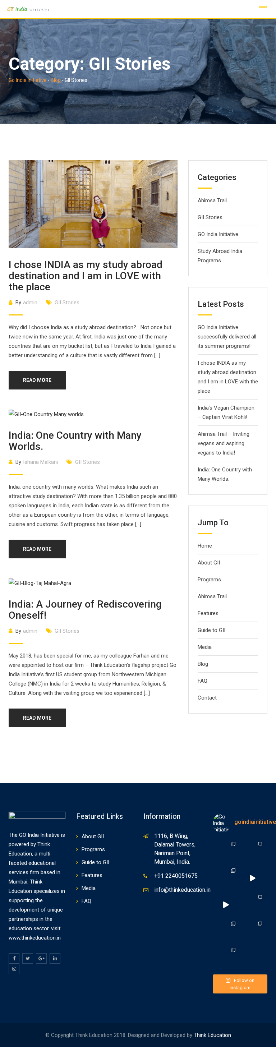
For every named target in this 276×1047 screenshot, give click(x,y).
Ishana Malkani (40, 462)
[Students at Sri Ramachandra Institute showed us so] (226, 904)
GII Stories (67, 302)
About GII (209, 562)
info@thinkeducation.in (182, 889)
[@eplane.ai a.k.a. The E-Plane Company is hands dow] (252, 851)
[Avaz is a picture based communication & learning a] (226, 851)
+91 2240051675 (176, 875)
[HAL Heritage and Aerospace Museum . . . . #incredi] (226, 957)
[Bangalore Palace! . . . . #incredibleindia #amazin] (226, 931)
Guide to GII (211, 630)
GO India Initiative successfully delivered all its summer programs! (227, 336)
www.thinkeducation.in (35, 938)
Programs (209, 579)
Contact (207, 698)
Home (205, 546)
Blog (203, 664)
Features (208, 613)
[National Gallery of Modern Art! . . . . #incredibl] (252, 931)
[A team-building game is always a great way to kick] (252, 904)
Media (205, 647)
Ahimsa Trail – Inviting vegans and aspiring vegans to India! (223, 443)
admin (30, 302)
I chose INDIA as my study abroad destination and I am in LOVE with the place (85, 276)
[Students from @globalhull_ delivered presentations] (252, 878)
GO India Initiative (218, 234)
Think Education (212, 1035)
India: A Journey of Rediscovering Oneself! (85, 609)
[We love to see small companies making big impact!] (226, 878)
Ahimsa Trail (212, 200)
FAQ (202, 681)
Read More (37, 380)
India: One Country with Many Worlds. (75, 440)
